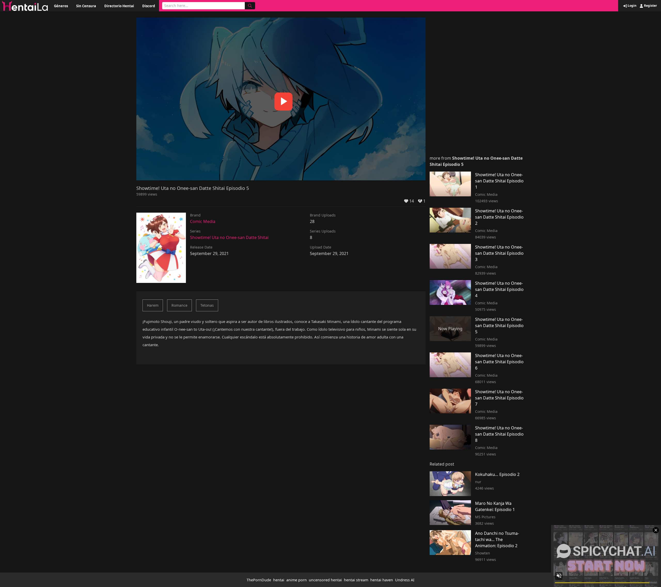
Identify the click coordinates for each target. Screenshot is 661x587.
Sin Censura (86, 6)
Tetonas (207, 305)
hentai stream (356, 579)
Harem (153, 305)
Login (631, 6)
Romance (179, 305)
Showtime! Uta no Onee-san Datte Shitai (229, 237)
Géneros (61, 6)
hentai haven (381, 579)
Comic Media (202, 221)
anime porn (296, 579)
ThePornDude (259, 579)
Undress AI (404, 579)
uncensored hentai (325, 579)
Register (650, 6)
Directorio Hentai (119, 6)
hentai (278, 579)
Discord (148, 6)
